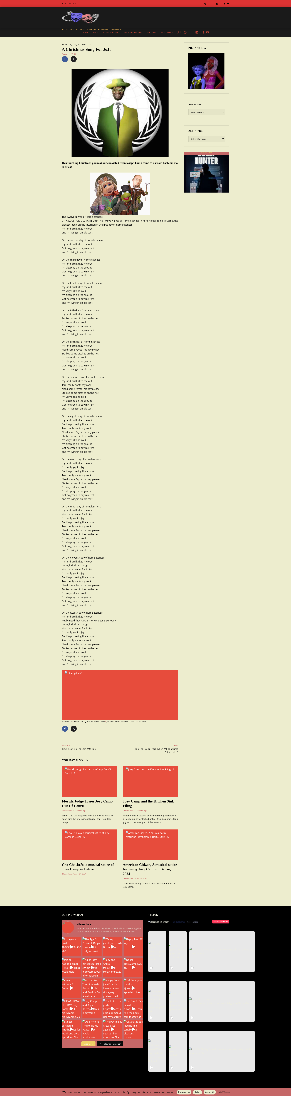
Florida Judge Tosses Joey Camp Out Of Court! (87, 803)
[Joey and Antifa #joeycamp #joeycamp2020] (112, 967)
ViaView (142, 721)
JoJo (103, 721)
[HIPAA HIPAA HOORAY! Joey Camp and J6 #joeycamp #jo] (71, 1008)
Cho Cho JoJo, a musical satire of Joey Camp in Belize (88, 867)
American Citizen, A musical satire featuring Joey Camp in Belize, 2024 (150, 869)
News (95, 32)
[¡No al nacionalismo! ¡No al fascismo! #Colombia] (71, 967)
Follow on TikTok (221, 921)
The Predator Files (110, 32)
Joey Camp (66, 44)
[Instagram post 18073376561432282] (71, 946)
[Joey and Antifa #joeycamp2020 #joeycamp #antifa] (157, 951)
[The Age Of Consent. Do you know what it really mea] (92, 946)
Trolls (133, 721)
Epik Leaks (151, 32)
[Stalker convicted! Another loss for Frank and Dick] (71, 1029)
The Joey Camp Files (133, 32)
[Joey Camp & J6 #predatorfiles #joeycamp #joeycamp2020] (178, 1001)
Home (85, 32)
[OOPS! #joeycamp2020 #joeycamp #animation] (178, 951)
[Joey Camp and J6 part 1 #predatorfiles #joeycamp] (92, 1008)
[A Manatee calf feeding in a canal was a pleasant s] (133, 1029)
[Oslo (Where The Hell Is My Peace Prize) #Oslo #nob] (92, 1029)
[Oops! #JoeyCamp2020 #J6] (133, 967)
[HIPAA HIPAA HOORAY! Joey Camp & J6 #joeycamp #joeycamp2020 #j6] (157, 1001)
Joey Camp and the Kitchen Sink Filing (148, 803)
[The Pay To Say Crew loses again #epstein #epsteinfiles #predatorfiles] (222, 1051)
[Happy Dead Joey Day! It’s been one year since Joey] (112, 988)
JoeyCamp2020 (92, 721)
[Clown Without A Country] (71, 988)
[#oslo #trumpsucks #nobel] (178, 1051)
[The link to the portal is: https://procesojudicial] (112, 1008)
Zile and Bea (67, 810)
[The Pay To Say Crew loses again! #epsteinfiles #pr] (112, 1029)
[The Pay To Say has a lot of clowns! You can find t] (133, 1008)
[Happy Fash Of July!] (133, 946)
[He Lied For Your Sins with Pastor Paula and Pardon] (92, 988)
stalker (124, 721)
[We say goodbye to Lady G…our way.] (112, 946)
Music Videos (167, 32)
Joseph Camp (113, 721)
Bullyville (67, 721)
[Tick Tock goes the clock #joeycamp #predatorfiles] (133, 988)
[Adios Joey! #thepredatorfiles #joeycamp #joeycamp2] (92, 967)
